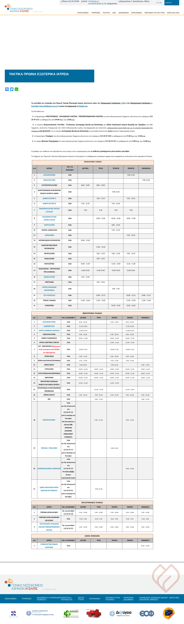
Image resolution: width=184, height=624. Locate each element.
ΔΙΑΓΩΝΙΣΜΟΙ (124, 13)
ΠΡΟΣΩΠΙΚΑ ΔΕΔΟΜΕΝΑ (129, 599)
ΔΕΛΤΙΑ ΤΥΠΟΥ (81, 599)
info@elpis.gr (93, 1)
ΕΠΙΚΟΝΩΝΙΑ (94, 599)
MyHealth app (82, 106)
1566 (123, 103)
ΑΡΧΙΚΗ (73, 13)
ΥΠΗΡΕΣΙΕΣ (95, 13)
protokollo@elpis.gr (96, 4)
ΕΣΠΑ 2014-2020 (173, 13)
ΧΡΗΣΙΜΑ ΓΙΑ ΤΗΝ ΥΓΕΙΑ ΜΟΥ (112, 599)
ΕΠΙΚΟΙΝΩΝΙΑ (136, 13)
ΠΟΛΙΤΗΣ (106, 13)
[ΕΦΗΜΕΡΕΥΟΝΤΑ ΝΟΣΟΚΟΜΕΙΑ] (93, 613)
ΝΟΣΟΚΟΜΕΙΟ (83, 13)
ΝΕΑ (114, 13)
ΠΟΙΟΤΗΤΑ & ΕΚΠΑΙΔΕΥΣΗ (66, 599)
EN (157, 3)
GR (160, 3)
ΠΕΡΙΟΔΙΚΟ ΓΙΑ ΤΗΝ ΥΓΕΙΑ (154, 13)
